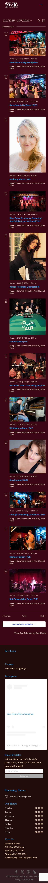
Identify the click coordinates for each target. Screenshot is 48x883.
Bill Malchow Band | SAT (21, 428)
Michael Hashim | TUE (20, 557)
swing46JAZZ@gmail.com (24, 858)
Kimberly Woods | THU (20, 179)
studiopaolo (28, 879)
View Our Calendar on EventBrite (30, 633)
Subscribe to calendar (22, 624)
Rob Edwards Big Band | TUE (23, 599)
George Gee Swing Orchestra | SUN (27, 515)
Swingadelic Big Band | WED (23, 105)
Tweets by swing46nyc (15, 669)
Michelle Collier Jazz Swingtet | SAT (27, 385)
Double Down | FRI (18, 341)
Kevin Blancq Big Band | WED (23, 62)
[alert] (24, 796)
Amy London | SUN (18, 480)
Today (24, 616)
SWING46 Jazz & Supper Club (21, 746)
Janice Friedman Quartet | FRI (24, 287)
